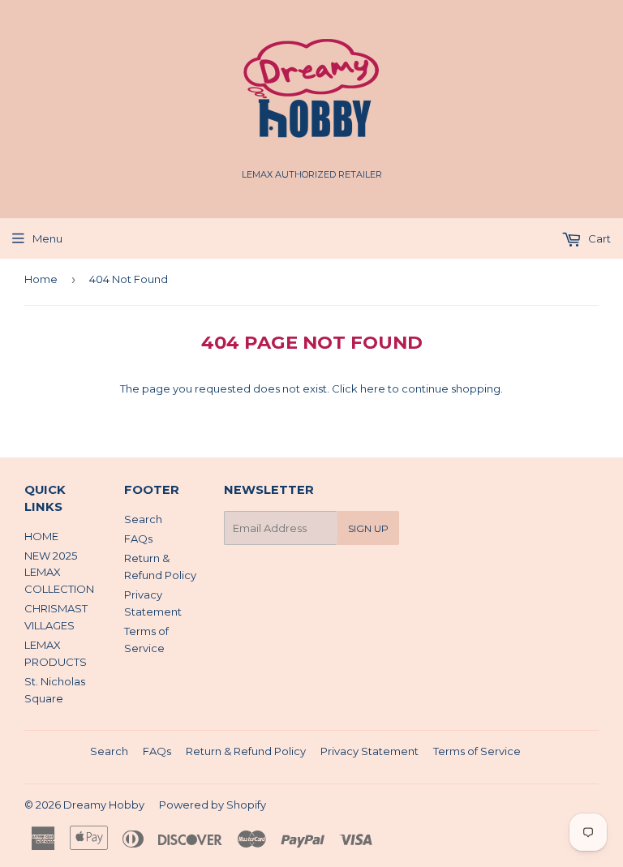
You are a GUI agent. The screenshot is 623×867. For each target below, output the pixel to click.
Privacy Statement (369, 751)
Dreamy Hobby (103, 804)
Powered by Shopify (212, 804)
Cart (598, 238)
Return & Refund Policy (246, 751)
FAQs (138, 538)
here (372, 388)
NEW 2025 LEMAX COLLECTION (59, 572)
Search (143, 519)
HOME (41, 536)
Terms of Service (477, 751)
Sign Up (368, 528)
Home (41, 279)
